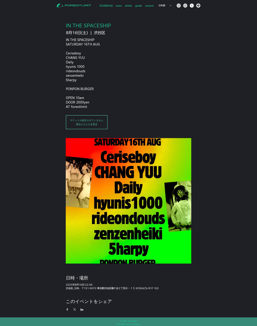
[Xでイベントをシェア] (74, 309)
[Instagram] (179, 6)
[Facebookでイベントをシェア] (67, 309)
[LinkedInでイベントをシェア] (81, 309)
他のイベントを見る (86, 124)
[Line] (198, 6)
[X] (192, 6)
